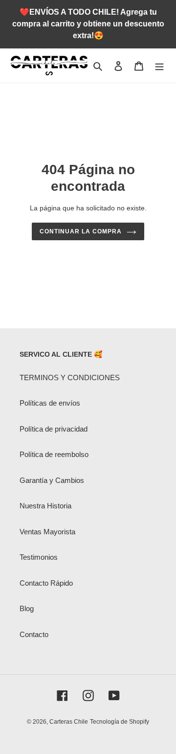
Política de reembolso (54, 454)
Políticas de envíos (50, 403)
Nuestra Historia (45, 506)
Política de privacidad (54, 429)
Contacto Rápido (46, 583)
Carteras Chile (68, 721)
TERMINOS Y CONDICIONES (70, 377)
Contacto (34, 634)
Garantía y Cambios (52, 480)
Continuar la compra (80, 231)
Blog (27, 608)
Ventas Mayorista (47, 531)
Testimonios (39, 557)
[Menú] (159, 65)
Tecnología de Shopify (119, 721)
